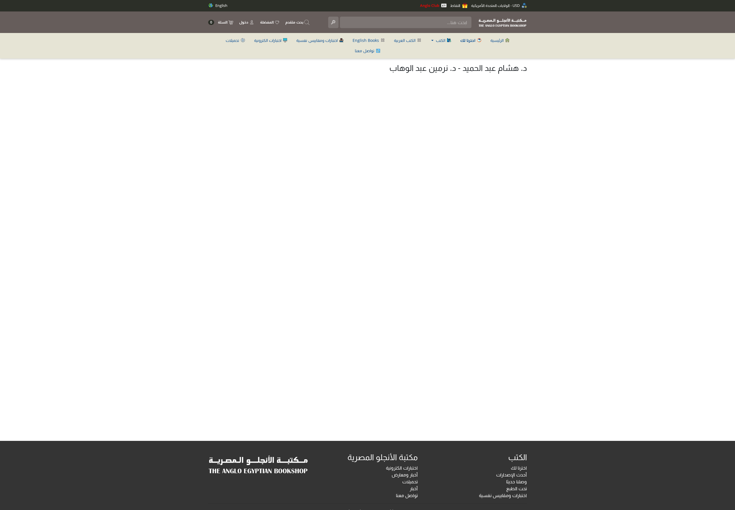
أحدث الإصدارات (511, 475)
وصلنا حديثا (516, 481)
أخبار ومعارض (405, 475)
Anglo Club (430, 5)
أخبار (414, 488)
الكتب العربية (405, 40)
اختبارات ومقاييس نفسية (317, 40)
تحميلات (233, 40)
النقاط (455, 5)
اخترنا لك (519, 468)
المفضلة (267, 22)
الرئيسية (497, 40)
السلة (219, 22)
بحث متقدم (294, 22)
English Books (366, 40)
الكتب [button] (440, 40)
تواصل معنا (365, 50)
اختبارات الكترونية (268, 40)
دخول (244, 22)
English (220, 5)
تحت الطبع (516, 488)
